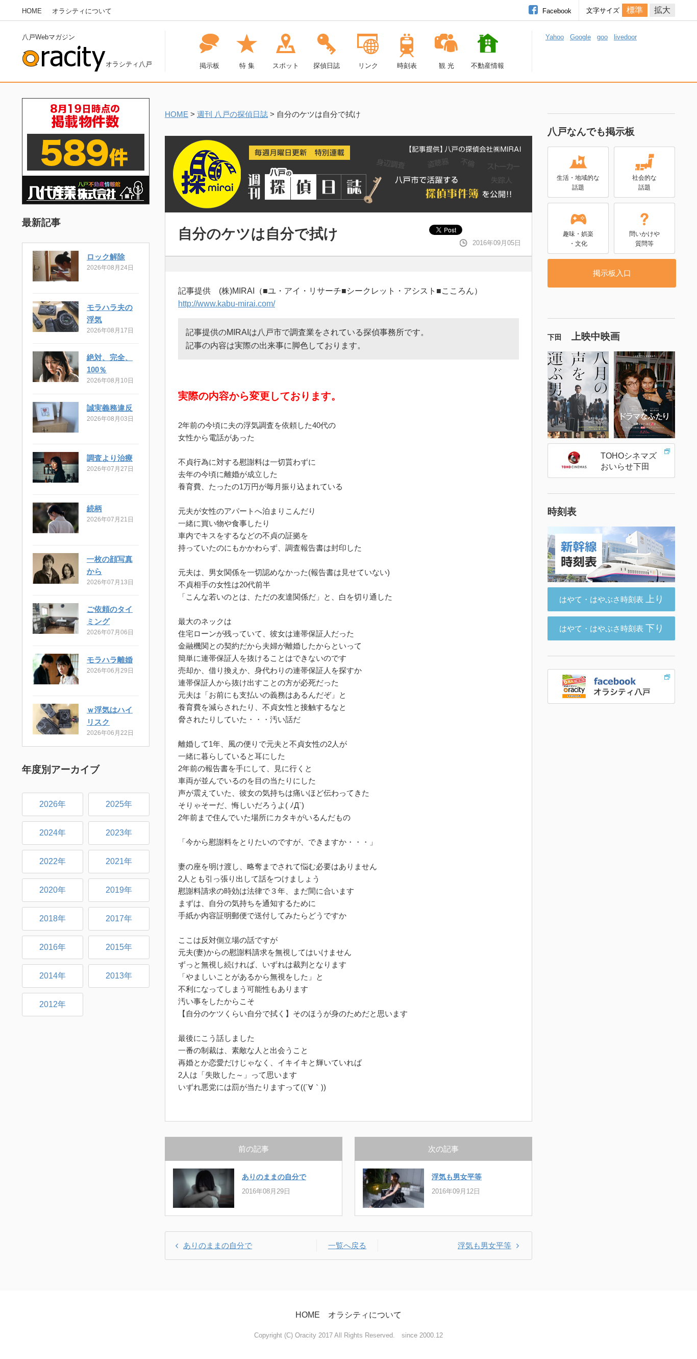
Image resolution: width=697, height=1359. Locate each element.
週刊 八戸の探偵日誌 (232, 114)
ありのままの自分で (274, 1177)
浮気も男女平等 (457, 1177)
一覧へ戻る (347, 1245)
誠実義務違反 (110, 407)
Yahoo (554, 37)
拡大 (662, 10)
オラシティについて (82, 11)
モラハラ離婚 (110, 659)
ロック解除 (106, 256)
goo (602, 37)
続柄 (94, 508)
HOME (32, 11)
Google (580, 37)
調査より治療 (110, 458)
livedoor (625, 37)
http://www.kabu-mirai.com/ (226, 303)
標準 (635, 10)
